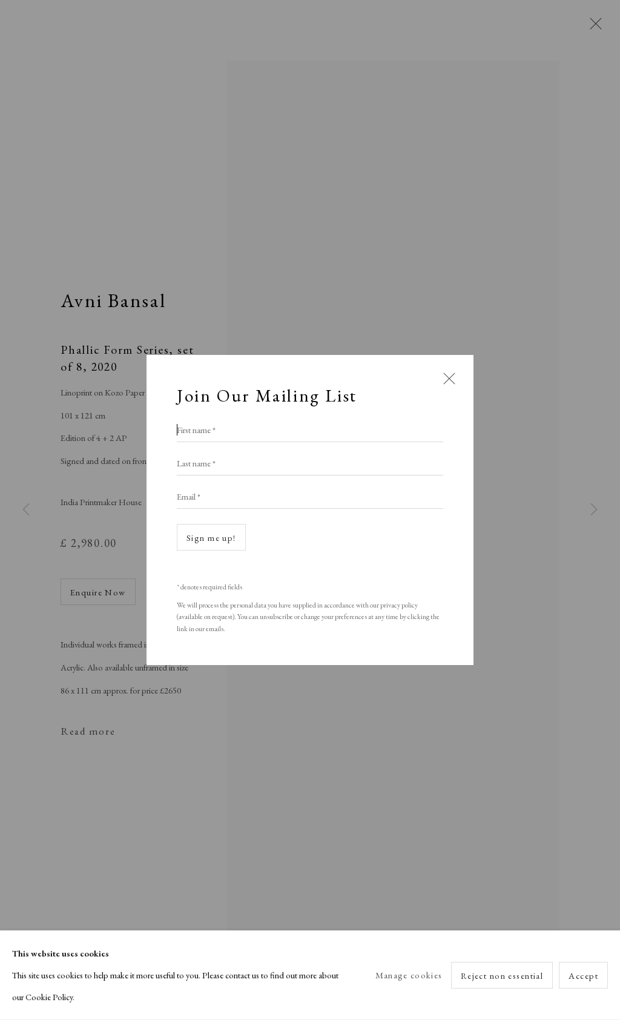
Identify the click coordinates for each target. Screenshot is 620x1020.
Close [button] (446, 384)
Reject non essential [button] (502, 975)
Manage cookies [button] (408, 975)
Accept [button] (583, 975)
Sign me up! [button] (211, 537)
